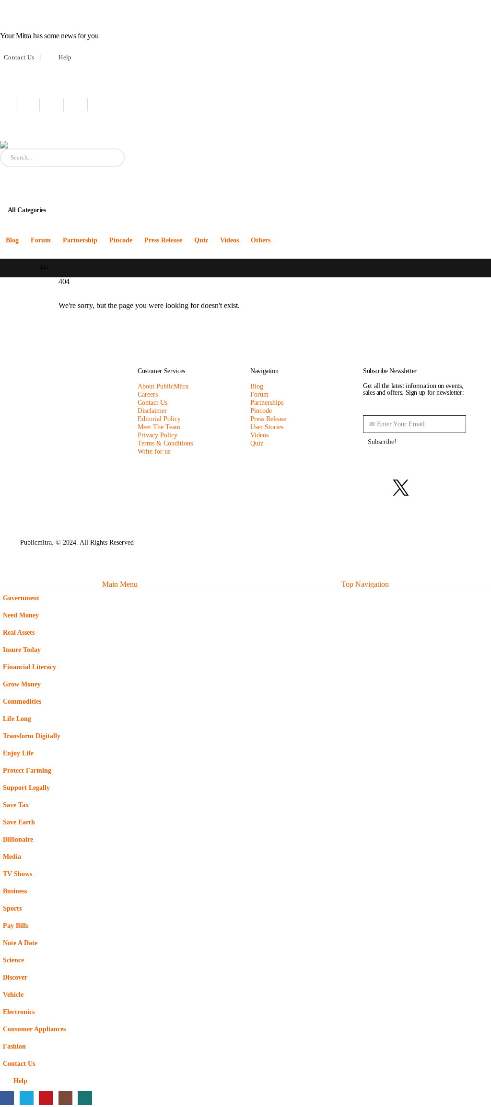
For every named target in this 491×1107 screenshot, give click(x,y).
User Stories (266, 427)
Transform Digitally (31, 736)
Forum (41, 240)
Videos (229, 240)
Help (64, 57)
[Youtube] (56, 105)
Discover (15, 977)
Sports (12, 908)
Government (21, 598)
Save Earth (19, 822)
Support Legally (26, 787)
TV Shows (17, 874)
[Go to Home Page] (23, 268)
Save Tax (16, 805)
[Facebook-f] (375, 488)
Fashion (14, 1046)
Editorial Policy (159, 418)
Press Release (163, 240)
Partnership (80, 240)
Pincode (120, 240)
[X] (33, 105)
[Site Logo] (60, 144)
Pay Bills (15, 925)
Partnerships (266, 402)
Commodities (22, 701)
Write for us (154, 451)
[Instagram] (80, 105)
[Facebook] (9, 105)
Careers (148, 394)
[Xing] (104, 105)
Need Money (21, 615)
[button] (6, 574)
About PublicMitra (163, 386)
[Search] (110, 157)
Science (13, 960)
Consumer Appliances (34, 1029)
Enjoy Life (18, 753)
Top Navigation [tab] (365, 584)
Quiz (201, 240)
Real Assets (19, 632)
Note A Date (20, 943)
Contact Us (19, 57)
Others (260, 240)
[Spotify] (453, 488)
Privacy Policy (157, 435)
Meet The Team (159, 427)
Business (15, 891)
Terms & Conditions (165, 443)
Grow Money (22, 684)
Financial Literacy (29, 667)
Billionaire (18, 839)
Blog (12, 240)
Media (12, 856)
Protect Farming (27, 770)
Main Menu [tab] (120, 584)
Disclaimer (152, 410)
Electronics (19, 1012)
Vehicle (13, 994)
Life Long (17, 718)
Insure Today (22, 649)
